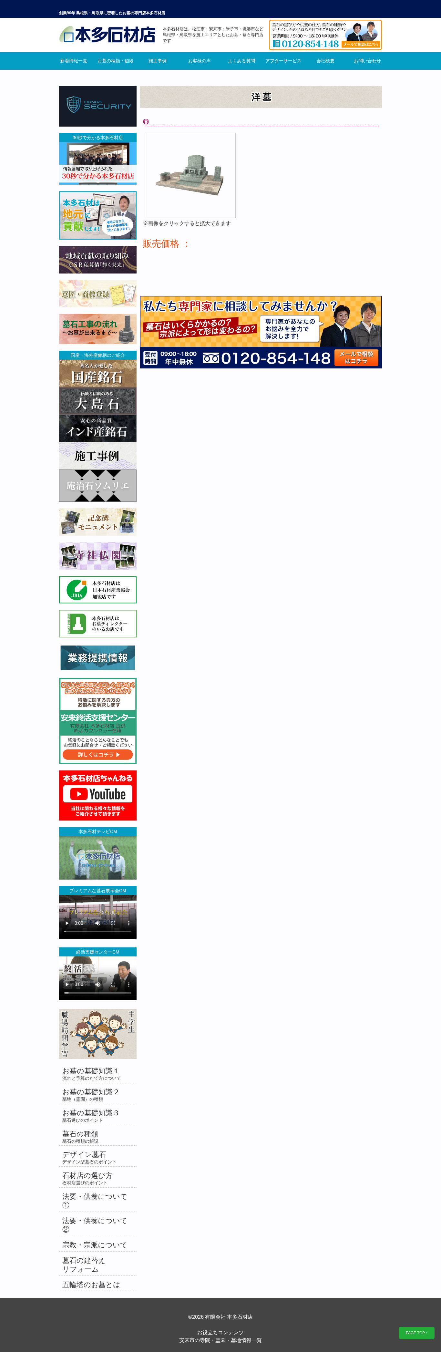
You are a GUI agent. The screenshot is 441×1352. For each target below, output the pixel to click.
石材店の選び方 (87, 1178)
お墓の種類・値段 (115, 60)
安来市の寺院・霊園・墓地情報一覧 (220, 1340)
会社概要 (325, 60)
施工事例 (158, 60)
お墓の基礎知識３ (91, 1116)
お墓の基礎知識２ (91, 1095)
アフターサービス (283, 60)
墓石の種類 (80, 1137)
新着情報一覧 (73, 60)
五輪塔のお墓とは (91, 1285)
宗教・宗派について (95, 1245)
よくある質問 (241, 60)
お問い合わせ (367, 60)
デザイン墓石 (89, 1157)
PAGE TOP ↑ (417, 1333)
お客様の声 (199, 60)
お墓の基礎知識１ (91, 1074)
